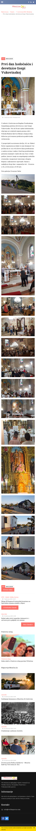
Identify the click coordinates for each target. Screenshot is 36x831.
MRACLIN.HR (9, 58)
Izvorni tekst (7, 590)
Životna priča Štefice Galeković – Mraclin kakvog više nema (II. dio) (15, 763)
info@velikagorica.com (12, 809)
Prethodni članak (10, 607)
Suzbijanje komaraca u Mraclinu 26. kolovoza (17, 699)
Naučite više (10, 829)
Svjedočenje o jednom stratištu (12, 731)
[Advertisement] (18, 35)
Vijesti (12, 12)
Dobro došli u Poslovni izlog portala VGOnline (17, 661)
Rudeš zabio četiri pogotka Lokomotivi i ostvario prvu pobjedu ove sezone (15, 619)
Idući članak (27, 624)
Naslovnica (4, 12)
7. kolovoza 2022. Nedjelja (24, 12)
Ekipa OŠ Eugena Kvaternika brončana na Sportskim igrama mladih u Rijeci (15, 602)
